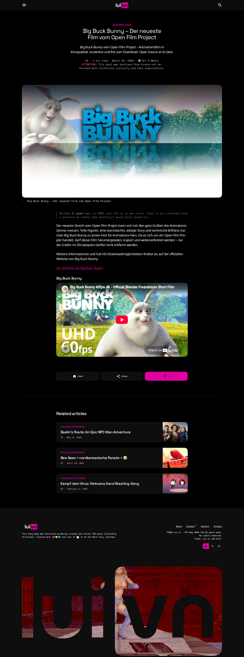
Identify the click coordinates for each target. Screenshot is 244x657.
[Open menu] (24, 5)
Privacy (218, 526)
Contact (190, 526)
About (179, 526)
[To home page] (122, 5)
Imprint (205, 526)
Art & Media (150, 60)
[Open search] (220, 5)
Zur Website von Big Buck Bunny (79, 268)
